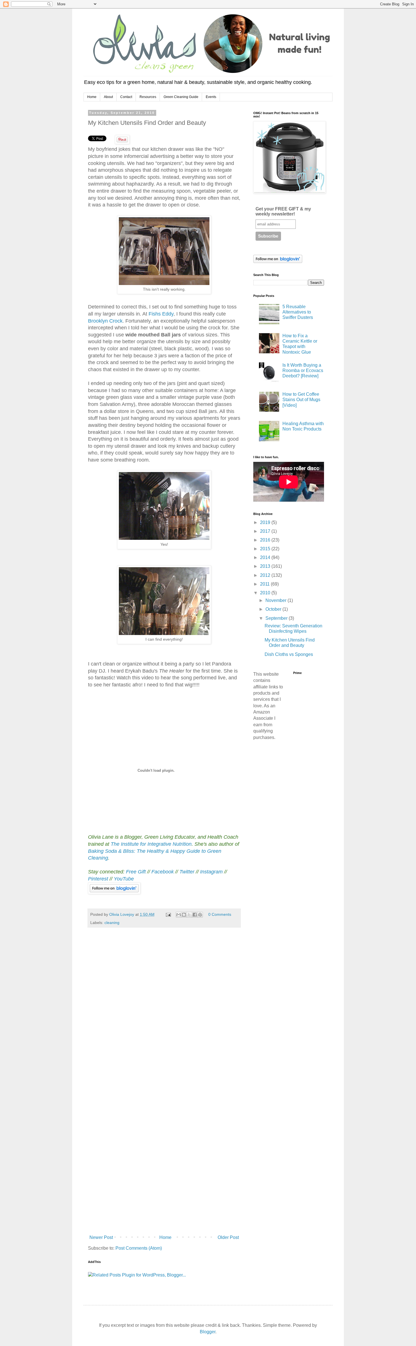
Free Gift (136, 872)
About (108, 97)
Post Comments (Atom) (138, 1248)
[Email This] (178, 914)
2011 (265, 584)
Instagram (211, 872)
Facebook (162, 872)
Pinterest (99, 879)
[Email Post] (168, 914)
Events (211, 97)
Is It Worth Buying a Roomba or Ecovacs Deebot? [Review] (302, 370)
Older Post (228, 1237)
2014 (265, 557)
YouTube (124, 879)
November (276, 600)
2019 (265, 522)
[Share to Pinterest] (200, 914)
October (273, 609)
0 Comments (219, 914)
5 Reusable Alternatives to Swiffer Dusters (297, 312)
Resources (148, 97)
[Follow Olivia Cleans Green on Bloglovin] (114, 892)
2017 (265, 531)
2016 (265, 540)
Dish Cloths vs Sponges (289, 654)
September (277, 618)
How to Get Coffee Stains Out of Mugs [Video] (301, 399)
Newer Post (101, 1237)
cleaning (111, 922)
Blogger (207, 1331)
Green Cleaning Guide (181, 97)
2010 (265, 592)
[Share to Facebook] (195, 914)
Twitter (186, 872)
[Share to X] (189, 914)
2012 (265, 575)
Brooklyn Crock (105, 321)
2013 (265, 566)
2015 (265, 548)
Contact (126, 97)
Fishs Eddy (161, 314)
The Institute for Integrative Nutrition (151, 844)
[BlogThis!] (184, 914)
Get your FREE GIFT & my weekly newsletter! (283, 211)
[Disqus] (164, 1011)
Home (92, 97)
